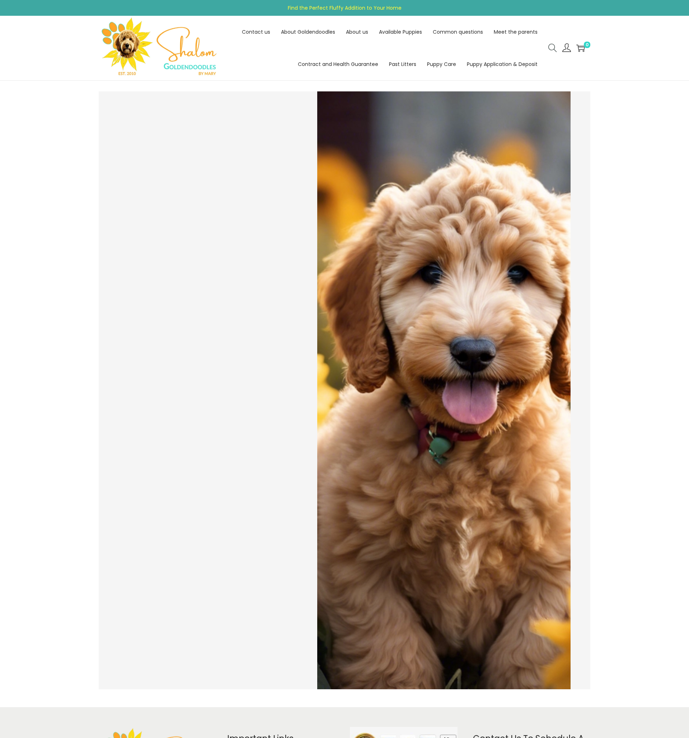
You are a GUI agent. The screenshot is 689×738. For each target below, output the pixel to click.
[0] (580, 48)
